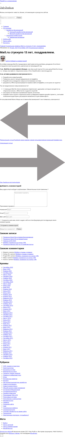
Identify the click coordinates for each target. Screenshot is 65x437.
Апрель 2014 (7, 296)
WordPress (33, 433)
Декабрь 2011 (7, 333)
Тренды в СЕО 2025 (9, 241)
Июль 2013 (6, 307)
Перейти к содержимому (8, 1)
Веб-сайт (3, 217)
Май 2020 (6, 287)
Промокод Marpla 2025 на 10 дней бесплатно (18, 244)
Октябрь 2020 (7, 280)
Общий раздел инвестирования (14, 388)
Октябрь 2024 (7, 273)
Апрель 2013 (7, 309)
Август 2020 (7, 284)
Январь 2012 (7, 331)
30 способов (7, 28)
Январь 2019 (7, 294)
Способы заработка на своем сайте (15, 411)
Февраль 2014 (7, 298)
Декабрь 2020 (7, 276)
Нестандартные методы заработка (15, 382)
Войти (5, 423)
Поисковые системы (10, 397)
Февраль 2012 (7, 329)
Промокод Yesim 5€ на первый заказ (15, 239)
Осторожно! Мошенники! (11, 390)
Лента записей (8, 425)
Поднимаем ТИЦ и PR (10, 395)
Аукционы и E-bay (9, 370)
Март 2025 (6, 269)
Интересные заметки (10, 379)
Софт (4, 406)
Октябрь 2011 (7, 336)
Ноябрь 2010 (7, 356)
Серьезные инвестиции (14, 35)
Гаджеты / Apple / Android (11, 373)
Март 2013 (6, 311)
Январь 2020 (7, 289)
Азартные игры (8, 368)
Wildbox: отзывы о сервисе (23, 252)
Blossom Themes (14, 433)
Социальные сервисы (36, 48)
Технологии (7, 413)
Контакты (6, 43)
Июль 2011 (6, 342)
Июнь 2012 (6, 322)
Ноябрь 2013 (7, 304)
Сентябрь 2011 (8, 338)
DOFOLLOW (7, 39)
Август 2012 (7, 318)
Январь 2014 (7, 300)
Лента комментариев (10, 426)
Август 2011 (7, 340)
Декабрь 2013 (7, 302)
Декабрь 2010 (7, 354)
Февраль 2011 (7, 351)
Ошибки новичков (9, 393)
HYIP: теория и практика (11, 366)
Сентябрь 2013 (8, 305)
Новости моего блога (10, 386)
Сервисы (6, 402)
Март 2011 (6, 349)
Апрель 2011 (7, 347)
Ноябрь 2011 (7, 334)
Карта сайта (7, 41)
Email (2, 213)
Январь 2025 (7, 271)
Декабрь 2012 (7, 314)
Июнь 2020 (6, 285)
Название (3, 209)
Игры (5, 377)
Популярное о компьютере (12, 399)
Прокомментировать (7, 206)
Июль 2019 (6, 291)
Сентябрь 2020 (8, 282)
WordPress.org (7, 428)
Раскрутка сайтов (6, 431)
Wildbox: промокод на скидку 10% (14, 242)
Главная (6, 26)
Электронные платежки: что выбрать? (16, 415)
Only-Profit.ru (7, 7)
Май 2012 (6, 324)
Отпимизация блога (10, 391)
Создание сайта (8, 404)
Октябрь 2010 (7, 358)
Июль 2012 (6, 320)
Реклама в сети (8, 400)
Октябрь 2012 (7, 316)
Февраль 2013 (7, 313)
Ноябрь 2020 (7, 278)
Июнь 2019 (6, 293)
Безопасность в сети (10, 371)
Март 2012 (6, 327)
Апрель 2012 (7, 325)
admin (8, 61)
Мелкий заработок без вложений (21, 34)
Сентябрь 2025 (8, 267)
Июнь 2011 (6, 344)
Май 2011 (6, 345)
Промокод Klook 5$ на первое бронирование (18, 237)
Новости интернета (9, 384)
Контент (6, 380)
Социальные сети (9, 410)
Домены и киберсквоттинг (12, 375)
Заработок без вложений (14, 30)
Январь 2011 (7, 353)
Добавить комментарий (18, 61)
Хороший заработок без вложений (21, 32)
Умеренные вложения (17, 37)
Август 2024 (7, 274)
